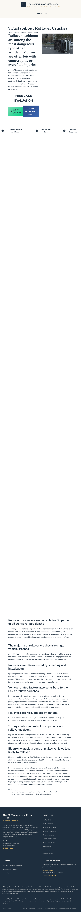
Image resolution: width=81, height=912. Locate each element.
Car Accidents (46, 820)
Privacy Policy (6, 908)
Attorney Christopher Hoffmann (12, 865)
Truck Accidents (47, 824)
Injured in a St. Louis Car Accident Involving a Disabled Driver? (31, 794)
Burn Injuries (46, 850)
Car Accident (15, 790)
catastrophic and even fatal (19, 78)
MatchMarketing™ (71, 908)
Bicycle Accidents (48, 835)
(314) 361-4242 (7, 848)
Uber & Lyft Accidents (49, 839)
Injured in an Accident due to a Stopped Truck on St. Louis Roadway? (34, 792)
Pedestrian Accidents (49, 831)
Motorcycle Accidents (49, 827)
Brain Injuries (46, 846)
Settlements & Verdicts (9, 869)
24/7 (56, 782)
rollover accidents (15, 87)
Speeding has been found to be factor (23, 674)
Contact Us (6, 873)
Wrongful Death (47, 853)
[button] (46, 13)
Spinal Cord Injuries (48, 842)
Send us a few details (49, 876)
